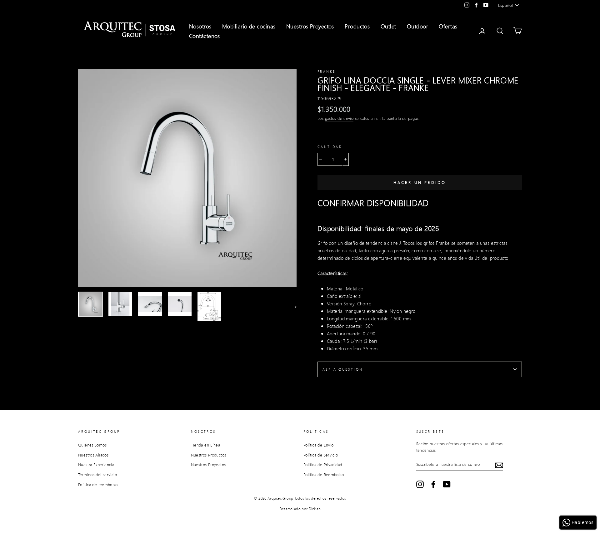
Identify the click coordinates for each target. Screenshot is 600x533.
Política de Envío (318, 445)
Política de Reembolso (323, 474)
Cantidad (330, 146)
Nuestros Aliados (93, 455)
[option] (187, 178)
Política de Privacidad (322, 464)
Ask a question (342, 369)
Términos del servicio (97, 474)
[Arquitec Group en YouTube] (447, 484)
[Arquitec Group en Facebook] (433, 484)
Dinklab (315, 508)
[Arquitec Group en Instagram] (420, 484)
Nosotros (200, 26)
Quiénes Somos (92, 445)
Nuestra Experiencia (96, 464)
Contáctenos (204, 36)
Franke (327, 71)
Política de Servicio (320, 455)
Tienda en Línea (205, 445)
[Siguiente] (293, 306)
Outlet (388, 26)
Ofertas (448, 26)
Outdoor (417, 26)
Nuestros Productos (208, 455)
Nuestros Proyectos (310, 26)
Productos (357, 26)
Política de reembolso (98, 484)
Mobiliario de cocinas (248, 26)
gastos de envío (339, 118)
